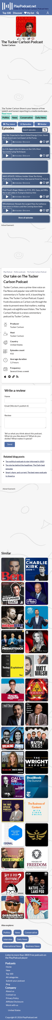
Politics (5, 117)
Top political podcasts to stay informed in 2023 (25, 461)
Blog (8, 984)
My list (30, 12)
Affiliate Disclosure (14, 1001)
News (14, 117)
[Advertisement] (26, 76)
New (8, 970)
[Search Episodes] (44, 130)
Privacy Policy (12, 998)
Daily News (40, 117)
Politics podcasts (19, 272)
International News (12, 946)
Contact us (11, 994)
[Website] (13, 377)
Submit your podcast (15, 980)
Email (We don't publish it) (17, 406)
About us (10, 991)
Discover (17, 12)
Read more (7, 113)
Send (9, 444)
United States (14, 1010)
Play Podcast (7, 272)
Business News (33, 946)
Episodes (26, 124)
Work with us (12, 1005)
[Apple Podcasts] (5, 377)
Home (8, 966)
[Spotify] (9, 377)
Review (8, 415)
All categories (12, 977)
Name (7, 396)
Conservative (26, 117)
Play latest (10, 124)
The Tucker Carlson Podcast (36, 272)
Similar (43, 124)
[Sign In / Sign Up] (48, 13)
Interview (7, 939)
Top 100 (7, 12)
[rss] (17, 377)
